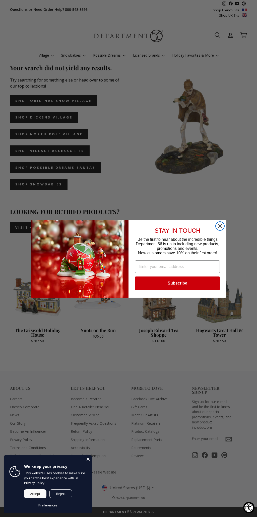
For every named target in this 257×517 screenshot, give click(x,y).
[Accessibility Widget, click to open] (248, 507)
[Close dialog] (220, 226)
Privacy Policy (34, 483)
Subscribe (177, 283)
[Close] (88, 459)
